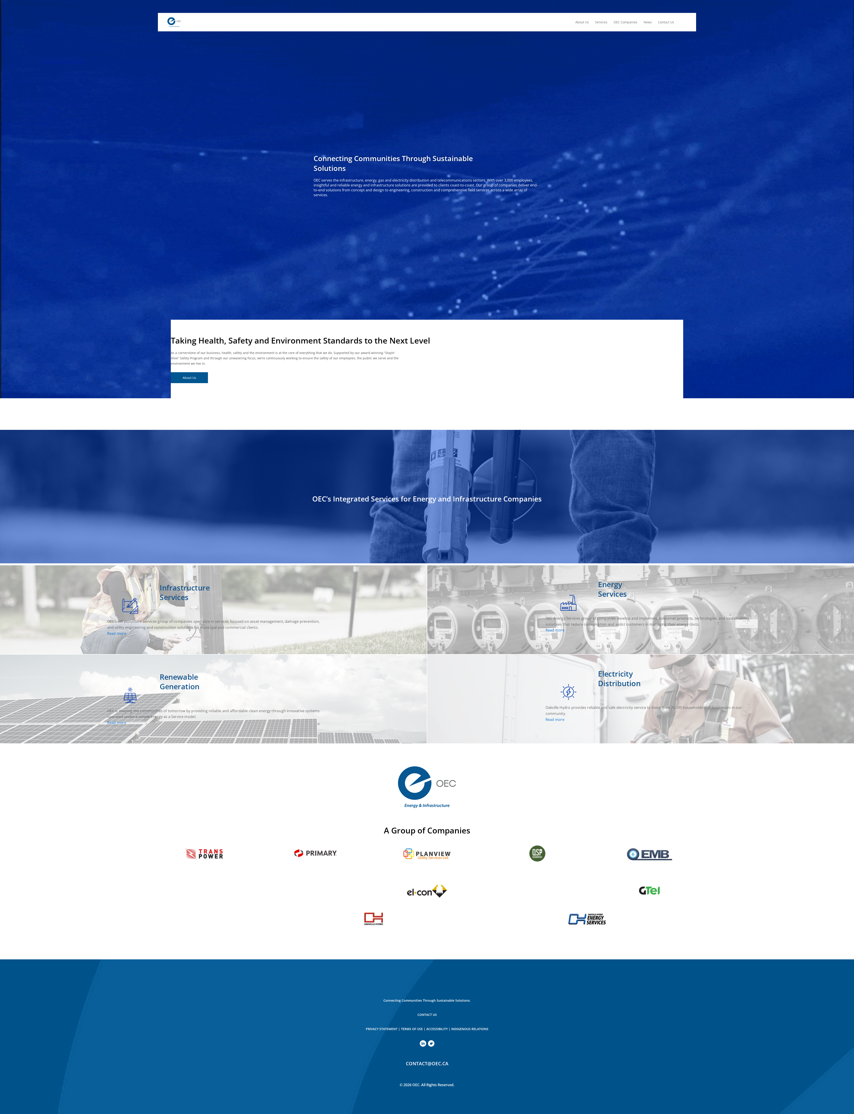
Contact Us (666, 22)
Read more (116, 633)
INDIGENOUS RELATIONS (469, 1029)
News (648, 22)
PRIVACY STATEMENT (381, 1029)
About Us (582, 22)
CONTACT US (427, 1015)
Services (601, 22)
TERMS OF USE (412, 1029)
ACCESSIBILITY (437, 1029)
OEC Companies (625, 22)
